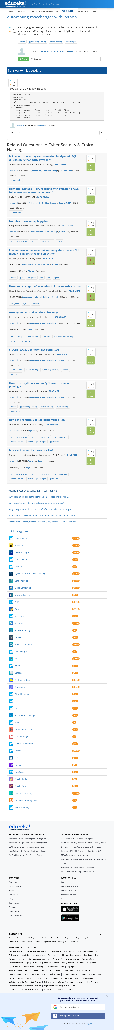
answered (20, 125)
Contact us (13, 894)
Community (14, 903)
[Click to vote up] (9, 27)
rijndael (36, 304)
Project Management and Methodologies (51, 941)
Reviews (12, 890)
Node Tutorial (54, 974)
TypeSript (19, 772)
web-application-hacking (63, 336)
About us (13, 882)
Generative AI (21, 538)
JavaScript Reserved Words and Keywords (25, 986)
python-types (55, 441)
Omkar (62, 232)
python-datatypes (60, 437)
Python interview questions (47, 978)
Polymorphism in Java (17, 959)
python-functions (17, 441)
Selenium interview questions (37, 951)
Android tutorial (88, 959)
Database (19, 672)
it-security (46, 336)
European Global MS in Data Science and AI (78, 867)
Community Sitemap (17, 915)
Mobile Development (24, 743)
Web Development (23, 644)
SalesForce (20, 616)
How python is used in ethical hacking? (33, 312)
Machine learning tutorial (86, 963)
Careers (64, 882)
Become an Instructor (70, 886)
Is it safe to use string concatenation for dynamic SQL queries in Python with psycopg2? (42, 158)
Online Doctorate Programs (61, 938)
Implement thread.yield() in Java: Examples (60, 986)
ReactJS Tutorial (87, 978)
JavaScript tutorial (16, 963)
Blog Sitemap (14, 911)
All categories (19, 531)
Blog (11, 899)
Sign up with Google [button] (69, 1007)
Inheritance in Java (91, 955)
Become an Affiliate (69, 890)
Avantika (41, 125)
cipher (56, 277)
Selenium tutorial (15, 951)
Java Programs (92, 982)
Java (16, 658)
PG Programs (33, 938)
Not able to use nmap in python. (29, 221)
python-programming (37, 42)
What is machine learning (33, 966)
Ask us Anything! (22, 807)
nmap (59, 241)
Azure (17, 665)
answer (25, 59)
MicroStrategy (21, 736)
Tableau (18, 637)
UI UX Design (21, 651)
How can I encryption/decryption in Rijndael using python (45, 286)
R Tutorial (80, 982)
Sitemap (12, 907)
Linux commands (72, 959)
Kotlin (17, 722)
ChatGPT (19, 566)
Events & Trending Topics (26, 800)
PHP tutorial (13, 955)
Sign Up (102, 10)
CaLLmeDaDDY (66, 170)
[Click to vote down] (9, 31)
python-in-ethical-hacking (20, 341)
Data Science (21, 559)
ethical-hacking (56, 42)
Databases (74, 941)
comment (37, 59)
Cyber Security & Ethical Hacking (52, 51)
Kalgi (28, 468)
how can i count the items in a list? (31, 450)
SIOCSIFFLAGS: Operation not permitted (34, 349)
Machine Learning (23, 595)
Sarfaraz (30, 330)
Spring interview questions (39, 959)
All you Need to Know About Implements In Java (60, 989)
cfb (48, 277)
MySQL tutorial (68, 963)
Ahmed (55, 264)
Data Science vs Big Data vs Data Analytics (25, 982)
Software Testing (22, 630)
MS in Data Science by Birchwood (74, 855)
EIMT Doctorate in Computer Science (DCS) (78, 871)
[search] (31, 4)
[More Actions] (98, 59)
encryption (32, 277)
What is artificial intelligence (35, 974)
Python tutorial (14, 966)
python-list (45, 437)
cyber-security (32, 336)
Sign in (90, 1023)
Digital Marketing (23, 694)
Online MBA (13, 941)
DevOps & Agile (22, 552)
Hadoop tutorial (15, 974)
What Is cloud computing (64, 970)
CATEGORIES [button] (15, 934)
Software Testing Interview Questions (58, 982)
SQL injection (72, 966)
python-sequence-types (37, 441)
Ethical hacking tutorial (55, 966)
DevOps (45, 938)
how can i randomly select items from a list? (37, 419)
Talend (18, 765)
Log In (92, 10)
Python (32, 430)
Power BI (19, 545)
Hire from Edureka (68, 899)
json (21, 277)
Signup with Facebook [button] (70, 1015)
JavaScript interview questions (33, 955)
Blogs (82, 10)
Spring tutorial (53, 955)
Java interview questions (87, 951)
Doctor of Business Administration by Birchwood (81, 847)
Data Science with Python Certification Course (28, 851)
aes (41, 277)
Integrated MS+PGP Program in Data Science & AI (81, 851)
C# (16, 701)
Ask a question (69, 10)
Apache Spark (21, 786)
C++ (16, 708)
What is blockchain (84, 970)
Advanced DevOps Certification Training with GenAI (30, 842)
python (22, 42)
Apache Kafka (21, 779)
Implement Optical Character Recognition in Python (25, 989)
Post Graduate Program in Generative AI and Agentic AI (83, 842)
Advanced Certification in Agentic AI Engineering (29, 838)
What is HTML (69, 951)
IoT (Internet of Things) (25, 715)
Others (18, 750)
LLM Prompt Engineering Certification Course (27, 847)
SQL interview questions (49, 963)
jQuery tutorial (31, 963)
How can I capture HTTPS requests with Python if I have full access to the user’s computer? (44, 190)
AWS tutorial (46, 970)
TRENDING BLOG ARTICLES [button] (22, 947)
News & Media (15, 886)
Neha (39, 461)
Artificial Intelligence (17, 938)
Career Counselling (24, 793)
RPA (16, 757)
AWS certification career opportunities (24, 970)
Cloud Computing (23, 588)
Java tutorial (56, 951)
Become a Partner (68, 894)
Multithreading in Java (69, 978)
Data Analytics (21, 580)
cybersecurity (16, 180)
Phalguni (72, 51)
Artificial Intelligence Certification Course (25, 855)
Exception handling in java (91, 974)
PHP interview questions (71, 955)
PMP (17, 602)
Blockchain (20, 687)
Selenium (19, 623)
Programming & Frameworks (87, 938)
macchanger (71, 42)
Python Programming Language (21, 978)
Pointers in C (57, 959)
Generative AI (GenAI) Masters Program (77, 838)
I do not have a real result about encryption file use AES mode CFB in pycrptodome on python (44, 251)
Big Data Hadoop (22, 680)
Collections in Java (70, 974)
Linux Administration (24, 729)
